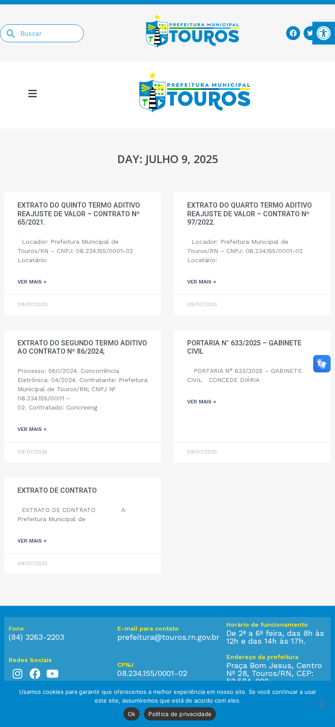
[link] (323, 33)
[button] (33, 95)
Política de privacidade (180, 713)
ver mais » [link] (31, 282)
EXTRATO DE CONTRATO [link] (58, 490)
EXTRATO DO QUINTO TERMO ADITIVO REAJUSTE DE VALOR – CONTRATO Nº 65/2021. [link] (78, 213)
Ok (132, 713)
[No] (321, 703)
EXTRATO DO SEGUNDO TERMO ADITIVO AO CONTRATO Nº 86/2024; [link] (82, 347)
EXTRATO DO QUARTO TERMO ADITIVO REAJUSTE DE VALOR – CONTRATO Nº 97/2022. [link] (249, 213)
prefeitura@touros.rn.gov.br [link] (168, 637)
